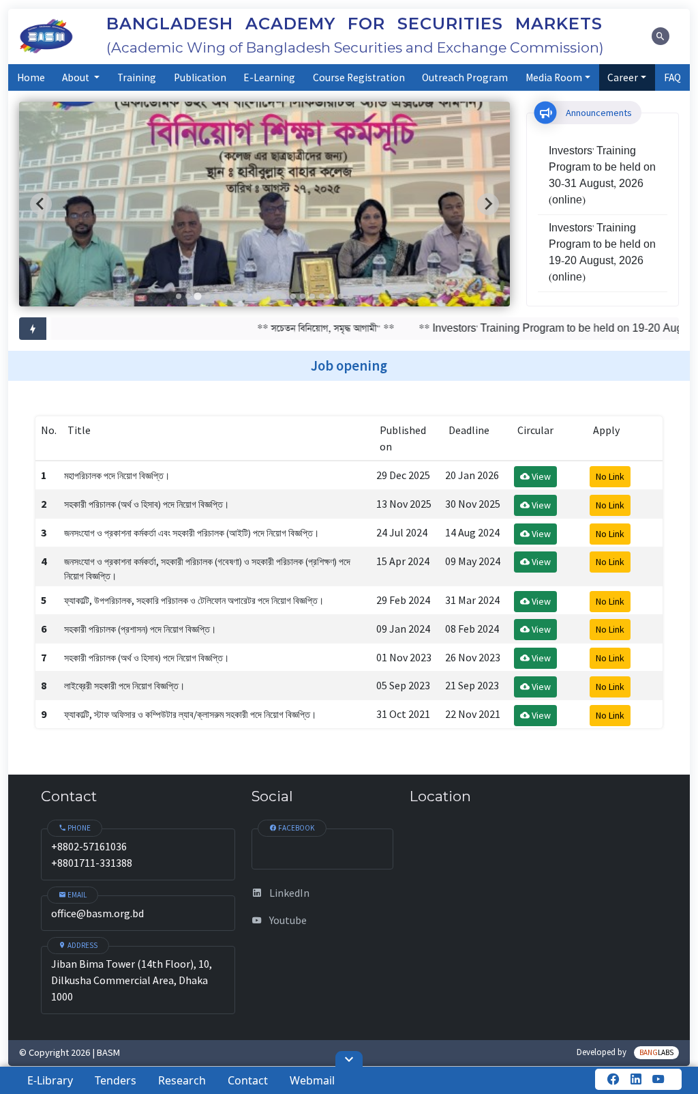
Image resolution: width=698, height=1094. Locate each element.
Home (31, 77)
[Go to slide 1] (178, 296)
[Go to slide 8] (245, 296)
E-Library (50, 1080)
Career (622, 77)
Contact (248, 1080)
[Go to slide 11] (274, 296)
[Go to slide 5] (216, 296)
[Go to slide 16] (321, 296)
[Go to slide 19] (350, 296)
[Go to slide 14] (302, 296)
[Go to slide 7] (236, 296)
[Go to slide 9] (255, 296)
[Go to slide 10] (264, 296)
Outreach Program (465, 77)
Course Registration (359, 77)
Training (136, 77)
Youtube (287, 920)
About (76, 77)
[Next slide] (488, 204)
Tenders (115, 1080)
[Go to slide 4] (207, 296)
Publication (200, 77)
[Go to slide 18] (341, 296)
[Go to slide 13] (293, 296)
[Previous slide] (41, 204)
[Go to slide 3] (197, 296)
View (540, 476)
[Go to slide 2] (188, 296)
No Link (610, 476)
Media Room (554, 77)
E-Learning (269, 77)
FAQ (672, 77)
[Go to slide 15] (312, 296)
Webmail (312, 1080)
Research (182, 1080)
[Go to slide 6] (226, 296)
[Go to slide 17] (331, 296)
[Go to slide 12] (283, 296)
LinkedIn (288, 892)
